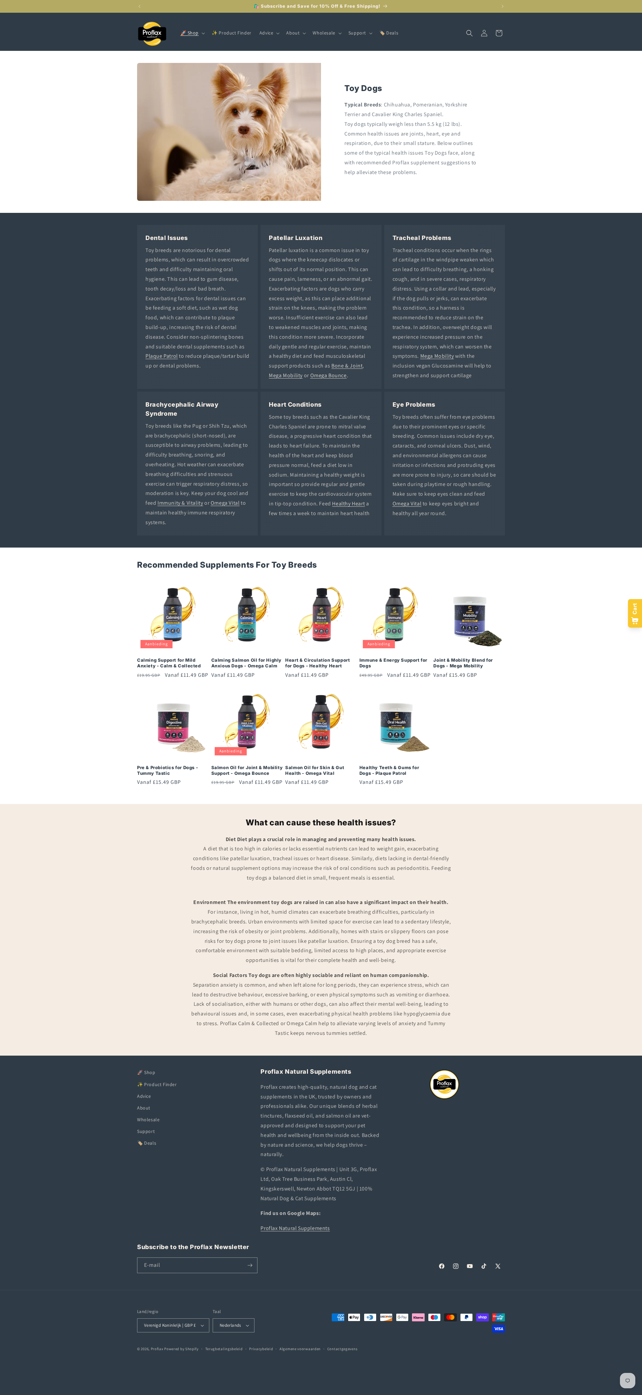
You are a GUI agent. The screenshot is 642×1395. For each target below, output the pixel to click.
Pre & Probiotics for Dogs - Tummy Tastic (167, 770)
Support (146, 1131)
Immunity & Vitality (180, 502)
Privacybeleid (261, 1348)
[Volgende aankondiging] (502, 6)
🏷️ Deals (146, 1143)
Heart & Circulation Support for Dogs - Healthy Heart (317, 662)
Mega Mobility (286, 375)
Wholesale (148, 1119)
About (143, 1107)
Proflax (157, 1348)
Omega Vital (225, 502)
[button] (192, 33)
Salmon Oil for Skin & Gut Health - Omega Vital (314, 770)
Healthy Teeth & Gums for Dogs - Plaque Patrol (389, 770)
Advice (144, 1096)
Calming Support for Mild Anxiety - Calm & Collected (169, 662)
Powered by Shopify (181, 1348)
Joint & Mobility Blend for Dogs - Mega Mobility (463, 662)
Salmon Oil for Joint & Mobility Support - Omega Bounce (247, 770)
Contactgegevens (342, 1348)
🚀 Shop (146, 1072)
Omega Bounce (328, 375)
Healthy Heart (348, 503)
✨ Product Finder (157, 1084)
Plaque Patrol (161, 355)
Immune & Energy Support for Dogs (393, 662)
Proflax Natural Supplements (295, 1227)
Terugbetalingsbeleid (224, 1348)
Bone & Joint (346, 365)
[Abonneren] (249, 1265)
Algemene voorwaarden (300, 1348)
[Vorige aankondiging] (139, 6)
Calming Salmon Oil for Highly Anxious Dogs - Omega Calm (246, 662)
